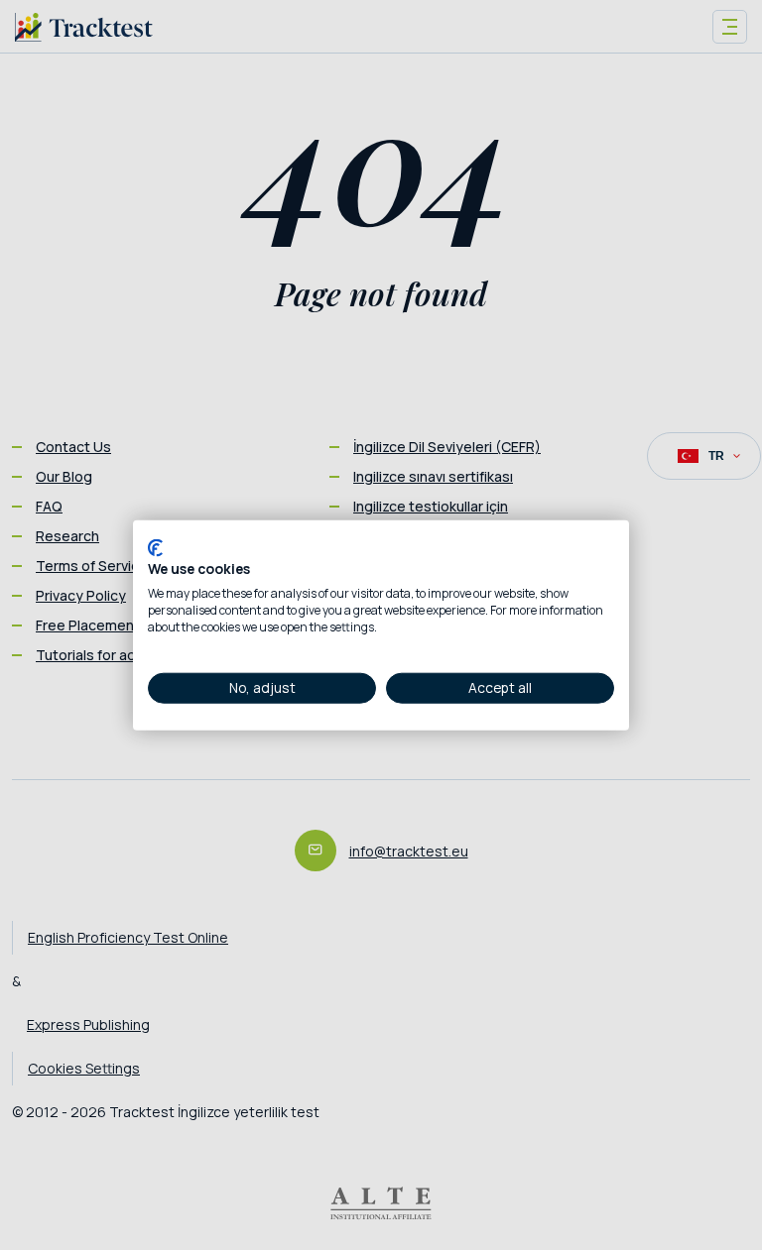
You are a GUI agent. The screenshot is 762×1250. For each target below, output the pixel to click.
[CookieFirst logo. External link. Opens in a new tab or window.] (155, 547)
